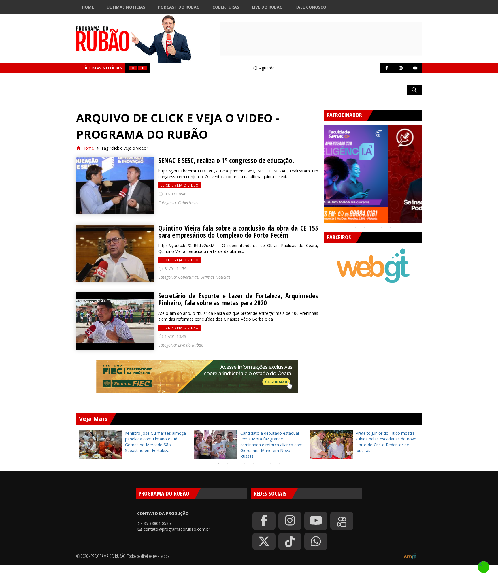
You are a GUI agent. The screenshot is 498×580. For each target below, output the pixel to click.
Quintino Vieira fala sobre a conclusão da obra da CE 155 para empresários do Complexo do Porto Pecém (238, 231)
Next (426, 172)
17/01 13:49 (174, 336)
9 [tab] (279, 463)
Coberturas (225, 7)
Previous (319, 172)
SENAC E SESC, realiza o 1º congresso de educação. (226, 160)
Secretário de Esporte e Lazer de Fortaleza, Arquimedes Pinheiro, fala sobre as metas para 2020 (238, 299)
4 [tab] (381, 227)
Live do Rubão (267, 7)
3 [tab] (373, 227)
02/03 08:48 (174, 194)
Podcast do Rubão (179, 7)
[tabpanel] (373, 174)
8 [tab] (270, 463)
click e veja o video (179, 185)
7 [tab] (262, 463)
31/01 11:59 (174, 268)
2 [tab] (364, 227)
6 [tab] (253, 463)
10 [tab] (288, 463)
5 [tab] (390, 227)
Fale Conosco (310, 7)
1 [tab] (356, 227)
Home (88, 7)
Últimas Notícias (126, 7)
